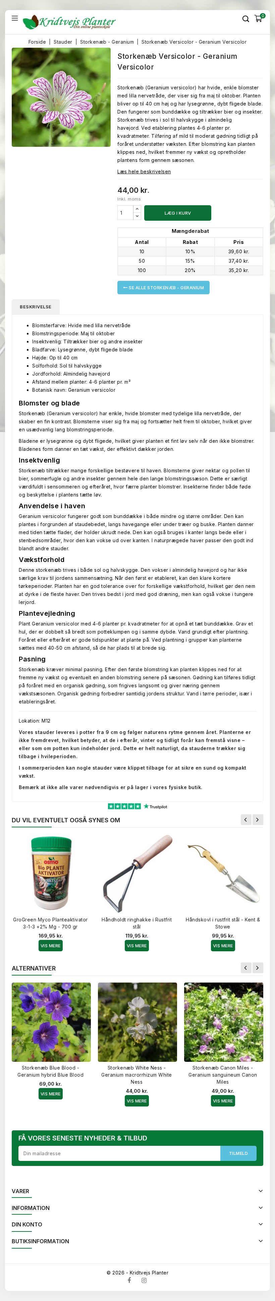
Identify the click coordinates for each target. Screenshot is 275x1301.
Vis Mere (51, 945)
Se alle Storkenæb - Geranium (166, 287)
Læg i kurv (178, 213)
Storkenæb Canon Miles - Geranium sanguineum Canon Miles (222, 1075)
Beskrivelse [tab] (36, 306)
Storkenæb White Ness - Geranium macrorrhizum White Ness (136, 1075)
